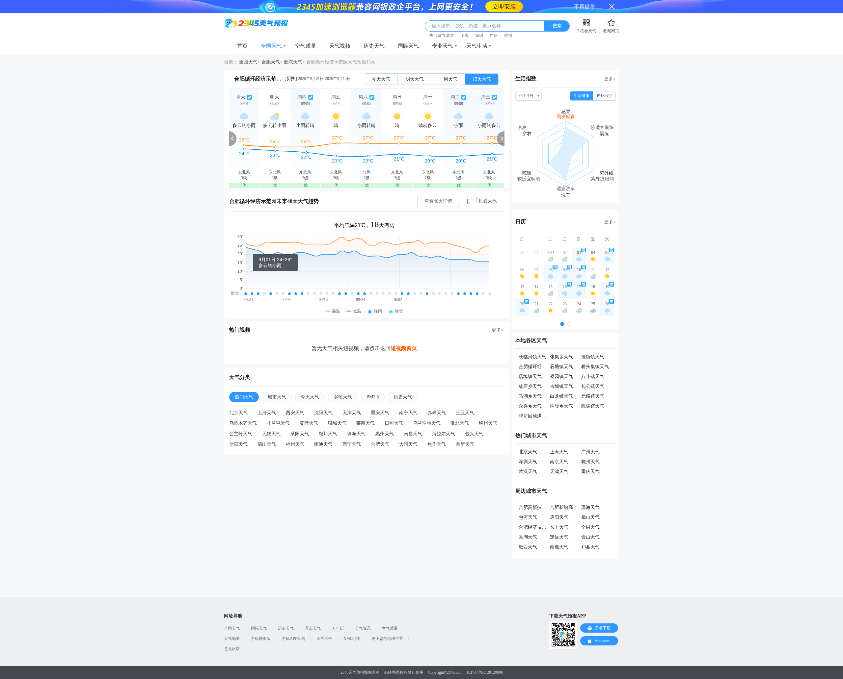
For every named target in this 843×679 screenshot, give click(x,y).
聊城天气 (337, 410)
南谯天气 (559, 533)
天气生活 (476, 33)
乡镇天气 (343, 383)
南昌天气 (413, 420)
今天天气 (381, 65)
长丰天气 (559, 514)
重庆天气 (380, 399)
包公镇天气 (592, 373)
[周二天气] (458, 125)
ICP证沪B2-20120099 (485, 659)
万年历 (338, 615)
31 (536, 239)
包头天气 (474, 420)
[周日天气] (397, 125)
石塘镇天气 (561, 353)
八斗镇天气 (592, 363)
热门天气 (244, 383)
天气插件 (324, 625)
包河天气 (528, 504)
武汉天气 (528, 458)
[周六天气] (366, 125)
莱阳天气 (299, 420)
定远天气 (559, 523)
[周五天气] (336, 125)
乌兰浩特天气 (427, 410)
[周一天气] (428, 125)
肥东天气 (293, 48)
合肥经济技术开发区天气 (544, 514)
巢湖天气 (528, 523)
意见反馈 (232, 635)
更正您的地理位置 (387, 625)
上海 (465, 22)
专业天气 (442, 33)
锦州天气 (488, 410)
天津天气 (351, 399)
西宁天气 (351, 431)
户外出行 (604, 82)
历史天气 (374, 33)
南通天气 (323, 431)
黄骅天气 (309, 410)
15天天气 (482, 65)
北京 (450, 22)
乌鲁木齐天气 (243, 410)
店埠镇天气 (530, 363)
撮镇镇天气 (592, 343)
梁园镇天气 (561, 363)
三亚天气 (465, 399)
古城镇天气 (561, 373)
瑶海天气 (590, 494)
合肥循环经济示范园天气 (544, 353)
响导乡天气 (561, 392)
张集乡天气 (561, 343)
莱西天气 (365, 410)
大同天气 (408, 431)
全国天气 (271, 33)
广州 (494, 22)
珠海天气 (356, 420)
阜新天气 (465, 431)
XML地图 (351, 625)
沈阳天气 (323, 399)
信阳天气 (238, 431)
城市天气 (277, 383)
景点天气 (313, 615)
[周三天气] (489, 125)
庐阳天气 (559, 504)
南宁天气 (408, 399)
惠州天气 (384, 420)
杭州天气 (590, 448)
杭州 (508, 22)
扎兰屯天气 (278, 410)
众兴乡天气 (530, 392)
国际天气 (408, 33)
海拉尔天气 (443, 420)
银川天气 (328, 420)
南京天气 (559, 448)
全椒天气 (590, 514)
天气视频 (339, 33)
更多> (497, 316)
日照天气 (394, 410)
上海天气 (267, 399)
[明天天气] (274, 125)
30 (522, 239)
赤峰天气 (436, 399)
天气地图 (232, 625)
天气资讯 (363, 615)
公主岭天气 (240, 420)
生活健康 (581, 82)
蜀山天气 (590, 504)
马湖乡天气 (530, 383)
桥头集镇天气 (595, 353)
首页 (242, 33)
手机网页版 (261, 625)
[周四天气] (305, 125)
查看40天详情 (438, 188)
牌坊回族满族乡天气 (539, 402)
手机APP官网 (293, 625)
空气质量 (305, 33)
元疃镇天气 (592, 383)
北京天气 (238, 399)
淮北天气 (459, 410)
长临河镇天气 (532, 343)
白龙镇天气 (561, 383)
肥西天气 (528, 533)
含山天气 (590, 523)
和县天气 (590, 533)
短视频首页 (404, 335)
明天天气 (414, 65)
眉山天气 (267, 431)
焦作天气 (436, 431)
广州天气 (590, 438)
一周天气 (448, 65)
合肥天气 (270, 48)
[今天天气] (244, 125)
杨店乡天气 (530, 373)
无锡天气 (271, 420)
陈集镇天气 (592, 392)
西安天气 (295, 399)
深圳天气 (528, 448)
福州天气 (295, 431)
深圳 (479, 22)
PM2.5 (373, 383)
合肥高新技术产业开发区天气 (549, 494)
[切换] (291, 65)
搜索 (557, 12)
